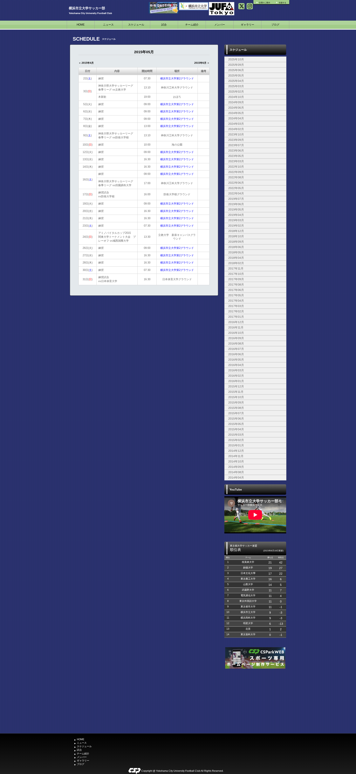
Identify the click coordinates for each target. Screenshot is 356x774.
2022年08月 (236, 177)
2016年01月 (236, 381)
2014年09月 (236, 466)
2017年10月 (236, 273)
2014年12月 (236, 450)
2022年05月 (236, 188)
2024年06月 (236, 107)
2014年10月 (236, 461)
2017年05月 (236, 295)
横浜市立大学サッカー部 (87, 8)
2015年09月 (236, 402)
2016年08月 (236, 343)
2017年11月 (236, 268)
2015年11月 (236, 391)
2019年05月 (236, 209)
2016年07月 (236, 349)
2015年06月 (236, 418)
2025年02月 (236, 91)
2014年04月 (236, 477)
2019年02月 (236, 225)
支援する (282, 3)
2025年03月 (236, 86)
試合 (164, 24)
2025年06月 (236, 70)
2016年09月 (236, 338)
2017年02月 (236, 311)
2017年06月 (236, 290)
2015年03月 (236, 434)
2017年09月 (236, 279)
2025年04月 (236, 80)
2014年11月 (236, 456)
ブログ (275, 24)
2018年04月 (236, 257)
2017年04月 (236, 300)
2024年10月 (236, 97)
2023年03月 (236, 161)
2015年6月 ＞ (202, 62)
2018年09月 (236, 241)
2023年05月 (236, 156)
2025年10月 (236, 59)
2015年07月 (236, 413)
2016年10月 (236, 332)
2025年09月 (236, 64)
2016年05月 (236, 359)
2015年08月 (236, 407)
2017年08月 (236, 284)
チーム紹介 (192, 24)
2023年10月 (236, 134)
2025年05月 (236, 75)
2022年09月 (236, 172)
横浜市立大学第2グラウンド (177, 78)
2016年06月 (236, 354)
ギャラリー (247, 24)
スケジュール (136, 24)
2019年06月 (236, 204)
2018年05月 (236, 252)
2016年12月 (236, 322)
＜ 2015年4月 (86, 62)
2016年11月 (236, 327)
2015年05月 (236, 424)
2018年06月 (236, 247)
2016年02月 (236, 375)
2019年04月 (236, 214)
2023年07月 (236, 145)
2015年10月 (236, 397)
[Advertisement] (255, 700)
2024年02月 (236, 129)
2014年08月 (236, 472)
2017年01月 (236, 316)
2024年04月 (236, 118)
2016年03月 (236, 370)
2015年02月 (236, 440)
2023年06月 (236, 150)
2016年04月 (236, 365)
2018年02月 (236, 263)
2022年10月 (236, 166)
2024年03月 (236, 123)
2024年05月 (236, 113)
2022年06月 (236, 182)
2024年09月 (236, 102)
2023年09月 (236, 139)
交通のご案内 (264, 3)
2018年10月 (236, 236)
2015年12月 (236, 386)
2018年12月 (236, 231)
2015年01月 (236, 445)
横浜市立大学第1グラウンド (177, 173)
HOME (81, 24)
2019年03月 (236, 220)
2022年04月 (236, 193)
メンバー (219, 24)
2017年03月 (236, 306)
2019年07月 (236, 198)
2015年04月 (236, 429)
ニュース (108, 24)
